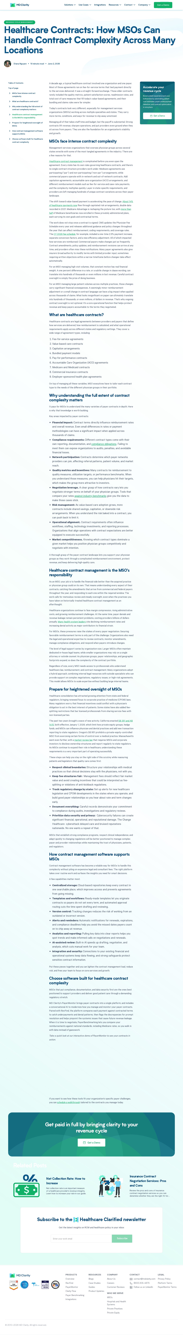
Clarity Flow (71, 1291)
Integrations (100, 5)
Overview (70, 1279)
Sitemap (174, 1325)
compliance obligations (103, 443)
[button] (70, 5)
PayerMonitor (72, 1287)
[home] (19, 5)
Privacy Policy (164, 1279)
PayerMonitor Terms (167, 1287)
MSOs (110, 1297)
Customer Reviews (116, 1287)
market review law (83, 739)
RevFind (69, 1283)
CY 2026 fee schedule (64, 234)
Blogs (91, 1279)
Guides (92, 1287)
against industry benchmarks (90, 495)
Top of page (13, 88)
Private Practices (115, 1309)
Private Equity (113, 1313)
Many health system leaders (72, 621)
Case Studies (95, 1283)
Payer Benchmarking (75, 1295)
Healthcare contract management (66, 161)
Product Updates (96, 1291)
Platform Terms (165, 1283)
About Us (111, 1279)
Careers (110, 1283)
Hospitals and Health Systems (116, 1303)
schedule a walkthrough (68, 1102)
